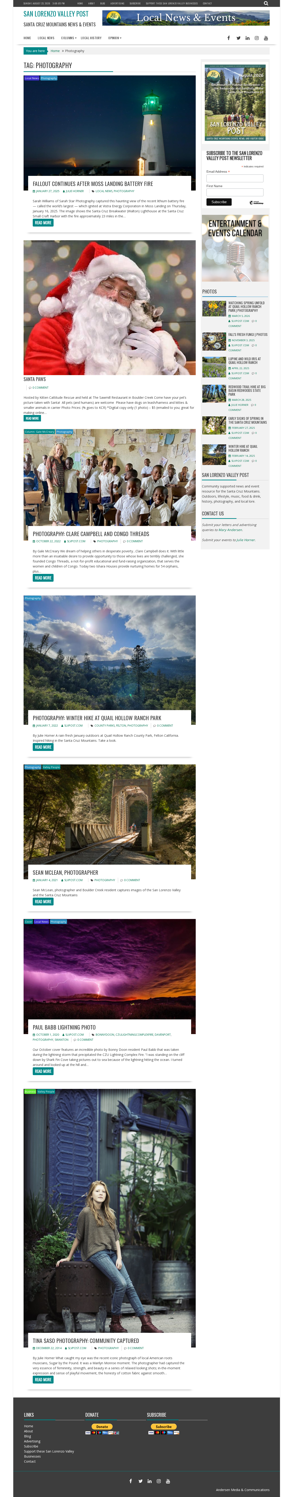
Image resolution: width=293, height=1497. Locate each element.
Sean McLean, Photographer (65, 872)
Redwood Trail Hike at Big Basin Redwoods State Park (247, 390)
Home (80, 3)
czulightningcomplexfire (134, 1035)
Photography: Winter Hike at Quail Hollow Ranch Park (97, 718)
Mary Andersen (230, 530)
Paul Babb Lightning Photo (64, 1027)
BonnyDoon (105, 1035)
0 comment (41, 388)
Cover (28, 921)
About (91, 3)
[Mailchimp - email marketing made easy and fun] (256, 206)
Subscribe (135, 3)
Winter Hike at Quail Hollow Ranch (243, 448)
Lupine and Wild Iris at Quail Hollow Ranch (244, 360)
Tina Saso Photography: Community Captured (86, 1340)
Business (30, 1091)
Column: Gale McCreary (39, 431)
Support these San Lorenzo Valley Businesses (172, 3)
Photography (49, 78)
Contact (207, 3)
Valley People (51, 767)
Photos (209, 291)
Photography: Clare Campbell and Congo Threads (91, 533)
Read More (43, 222)
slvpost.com (76, 541)
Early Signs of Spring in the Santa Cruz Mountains (247, 420)
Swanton (61, 1040)
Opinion (113, 37)
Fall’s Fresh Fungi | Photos (248, 334)
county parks (105, 726)
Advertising (118, 3)
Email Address (218, 171)
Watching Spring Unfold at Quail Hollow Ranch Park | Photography (246, 306)
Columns (67, 37)
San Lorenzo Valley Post (56, 13)
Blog (102, 3)
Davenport (163, 1035)
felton (121, 726)
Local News (46, 37)
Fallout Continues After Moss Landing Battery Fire (93, 183)
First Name (214, 186)
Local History (91, 37)
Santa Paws (35, 379)
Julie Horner (75, 191)
